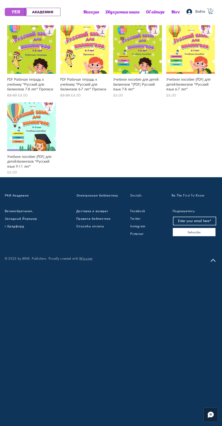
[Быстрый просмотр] (31, 49)
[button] (210, 11)
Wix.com (85, 258)
